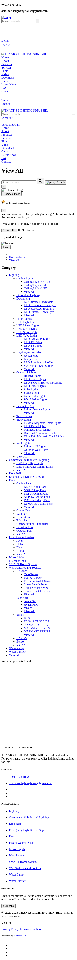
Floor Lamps (24, 318)
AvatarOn (30, 601)
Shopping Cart (10, 124)
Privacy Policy (10, 929)
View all (14, 260)
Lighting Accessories (28, 352)
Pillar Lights (31, 389)
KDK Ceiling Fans (35, 486)
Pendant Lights (25, 406)
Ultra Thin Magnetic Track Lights (44, 436)
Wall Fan (21, 513)
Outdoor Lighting (26, 372)
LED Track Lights (35, 426)
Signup (5, 44)
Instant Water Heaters (21, 537)
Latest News (8, 84)
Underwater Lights (35, 396)
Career (5, 81)
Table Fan (22, 520)
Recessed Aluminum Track (40, 433)
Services (6, 67)
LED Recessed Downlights (40, 305)
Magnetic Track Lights (37, 429)
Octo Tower (31, 574)
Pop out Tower (32, 577)
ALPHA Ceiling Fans (37, 496)
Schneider (22, 597)
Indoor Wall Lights (35, 446)
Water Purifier (17, 651)
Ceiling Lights (24, 278)
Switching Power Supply (38, 365)
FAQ (4, 87)
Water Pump (16, 648)
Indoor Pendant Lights (37, 409)
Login (5, 40)
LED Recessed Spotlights (39, 308)
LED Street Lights (35, 386)
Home (5, 57)
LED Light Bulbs (26, 322)
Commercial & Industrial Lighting (29, 460)
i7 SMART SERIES (36, 624)
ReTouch (21, 570)
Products (6, 64)
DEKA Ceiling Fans (36, 493)
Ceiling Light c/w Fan (37, 281)
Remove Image (11, 193)
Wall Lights (23, 443)
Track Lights (23, 419)
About (5, 60)
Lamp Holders (32, 359)
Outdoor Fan (24, 530)
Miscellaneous (17, 560)
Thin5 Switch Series (36, 587)
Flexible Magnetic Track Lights (42, 423)
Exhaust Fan (23, 517)
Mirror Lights (17, 557)
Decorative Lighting (28, 295)
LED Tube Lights (26, 335)
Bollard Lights (32, 375)
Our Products (17, 257)
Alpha (20, 550)
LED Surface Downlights (39, 312)
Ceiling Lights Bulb (35, 285)
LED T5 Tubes (33, 342)
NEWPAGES (20, 935)
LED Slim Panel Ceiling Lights (34, 466)
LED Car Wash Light (36, 338)
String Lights (31, 392)
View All (29, 291)
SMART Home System (23, 564)
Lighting (14, 275)
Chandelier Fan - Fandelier (32, 523)
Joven (19, 540)
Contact (6, 91)
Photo (4, 70)
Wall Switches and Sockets (25, 567)
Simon (20, 614)
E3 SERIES (31, 618)
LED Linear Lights (27, 325)
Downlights (23, 298)
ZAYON (21, 638)
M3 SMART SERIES (37, 628)
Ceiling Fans (23, 483)
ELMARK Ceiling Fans (38, 503)
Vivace (28, 607)
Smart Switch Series (36, 584)
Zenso (20, 641)
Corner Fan (23, 510)
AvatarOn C (31, 604)
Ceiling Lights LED (35, 288)
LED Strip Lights (26, 332)
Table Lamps (24, 416)
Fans (12, 480)
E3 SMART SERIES (36, 621)
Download (7, 77)
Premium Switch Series (37, 581)
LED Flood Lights (35, 379)
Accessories (31, 355)
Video (5, 74)
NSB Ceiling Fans (35, 490)
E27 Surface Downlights (38, 301)
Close (6, 247)
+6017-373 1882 (19, 776)
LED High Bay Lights (29, 463)
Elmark (20, 547)
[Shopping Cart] (4, 47)
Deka (19, 544)
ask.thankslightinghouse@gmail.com (30, 783)
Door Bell (15, 473)
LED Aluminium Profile (38, 362)
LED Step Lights (26, 328)
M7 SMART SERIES (37, 631)
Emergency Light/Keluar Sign (26, 476)
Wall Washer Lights (35, 399)
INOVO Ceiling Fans (37, 500)
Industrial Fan (24, 527)
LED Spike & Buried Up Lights (43, 382)
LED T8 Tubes (33, 345)
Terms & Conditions (31, 929)
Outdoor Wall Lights (36, 449)
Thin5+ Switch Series (37, 591)
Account (6, 117)
